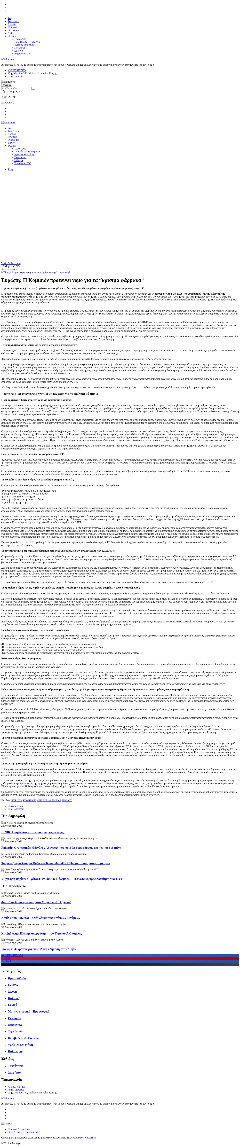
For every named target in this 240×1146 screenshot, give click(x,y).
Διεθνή (11, 33)
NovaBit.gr (90, 1137)
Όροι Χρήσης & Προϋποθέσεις (24, 1132)
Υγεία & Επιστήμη (24, 44)
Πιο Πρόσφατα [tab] (16, 809)
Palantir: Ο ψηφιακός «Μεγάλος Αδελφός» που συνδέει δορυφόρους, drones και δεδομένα (61, 847)
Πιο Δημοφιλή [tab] (15, 806)
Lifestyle (18, 50)
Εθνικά (12, 1004)
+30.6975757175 (17, 70)
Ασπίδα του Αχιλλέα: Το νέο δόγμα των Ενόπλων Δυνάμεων (40, 917)
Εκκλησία (14, 1018)
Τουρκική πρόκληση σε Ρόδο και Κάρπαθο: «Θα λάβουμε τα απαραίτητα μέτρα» (55, 863)
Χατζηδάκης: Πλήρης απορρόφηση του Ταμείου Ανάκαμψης (41, 933)
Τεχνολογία (20, 39)
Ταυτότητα (15, 1066)
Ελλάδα (12, 24)
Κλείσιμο (7, 85)
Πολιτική (12, 27)
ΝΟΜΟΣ (67, 800)
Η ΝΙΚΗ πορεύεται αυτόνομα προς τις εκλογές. (32, 832)
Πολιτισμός (20, 47)
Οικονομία (13, 30)
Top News (13, 21)
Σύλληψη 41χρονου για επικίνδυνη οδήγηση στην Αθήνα (38, 949)
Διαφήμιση (15, 1072)
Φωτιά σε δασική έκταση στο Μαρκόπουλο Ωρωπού (36, 902)
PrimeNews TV (22, 53)
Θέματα (12, 36)
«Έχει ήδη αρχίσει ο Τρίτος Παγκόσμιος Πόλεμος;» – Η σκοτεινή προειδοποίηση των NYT (62, 878)
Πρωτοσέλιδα (17, 978)
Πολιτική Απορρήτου (19, 1129)
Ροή (10, 18)
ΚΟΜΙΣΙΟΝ (29, 800)
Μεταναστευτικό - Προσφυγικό (28, 1011)
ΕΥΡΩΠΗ (16, 800)
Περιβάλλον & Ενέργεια (27, 41)
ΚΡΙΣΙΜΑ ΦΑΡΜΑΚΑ (49, 800)
